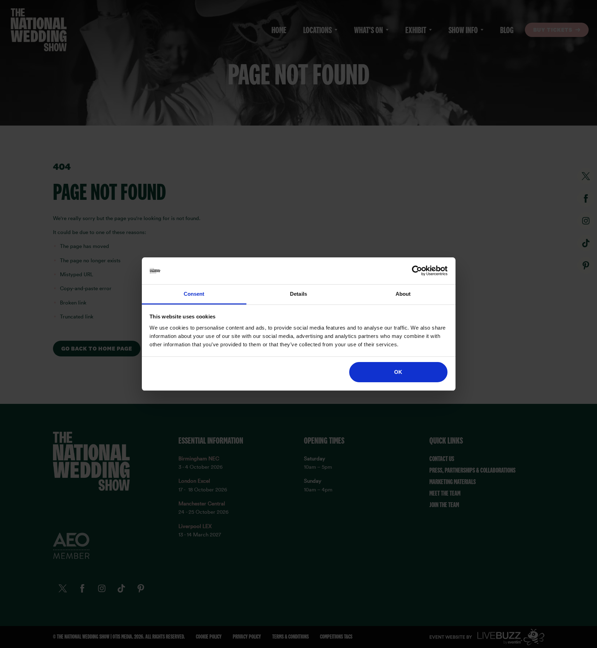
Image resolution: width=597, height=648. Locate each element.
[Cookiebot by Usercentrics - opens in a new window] (416, 271)
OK (398, 372)
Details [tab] (298, 294)
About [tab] (403, 294)
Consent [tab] (194, 294)
